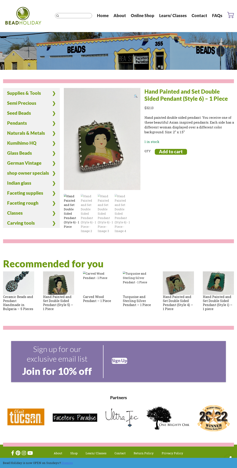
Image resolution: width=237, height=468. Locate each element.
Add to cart (171, 151)
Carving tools (21, 223)
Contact (199, 15)
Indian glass (19, 183)
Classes (15, 213)
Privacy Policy (172, 453)
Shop (74, 453)
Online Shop (142, 15)
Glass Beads (19, 153)
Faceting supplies (25, 193)
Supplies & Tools (24, 93)
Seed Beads (19, 113)
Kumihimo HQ (21, 143)
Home (103, 15)
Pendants (17, 123)
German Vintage (24, 163)
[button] (136, 96)
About (120, 15)
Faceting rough (22, 203)
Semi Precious (21, 103)
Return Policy (144, 453)
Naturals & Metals (26, 133)
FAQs (217, 15)
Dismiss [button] (67, 463)
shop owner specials (28, 173)
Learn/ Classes (173, 15)
